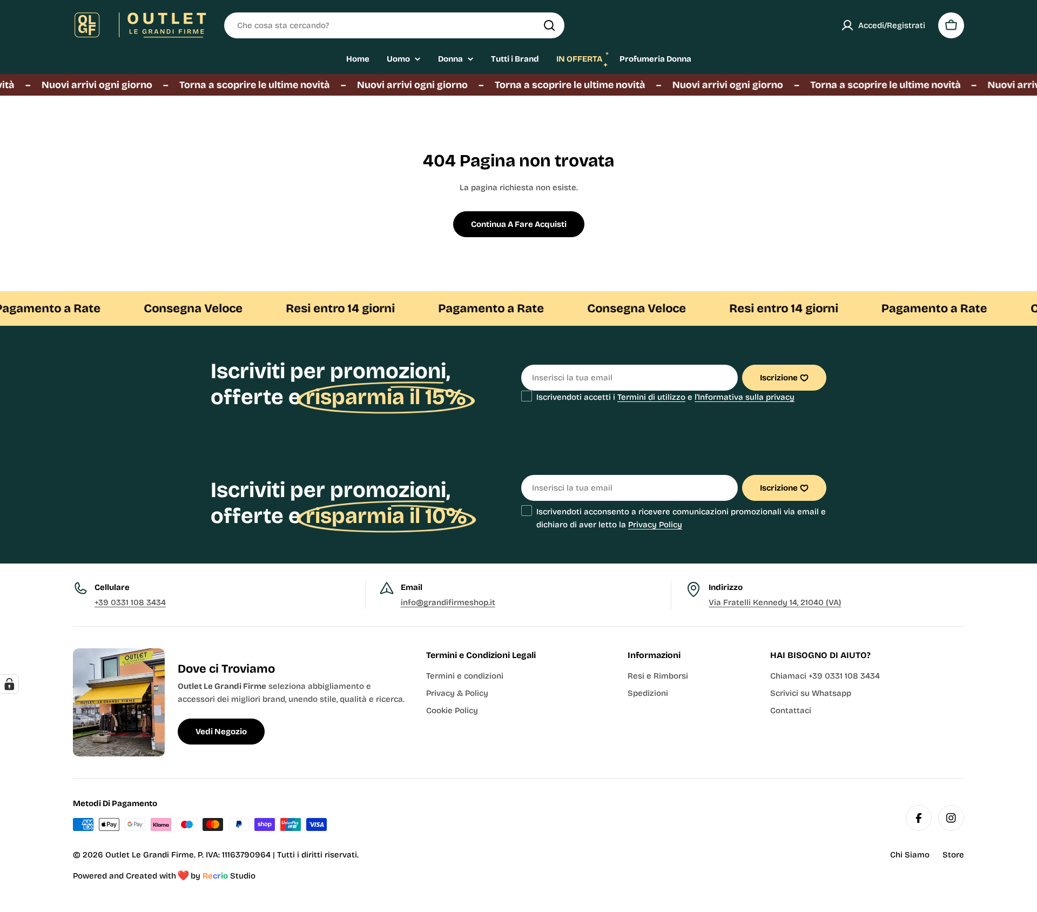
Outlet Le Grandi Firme (149, 855)
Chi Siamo (910, 855)
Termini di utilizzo (651, 397)
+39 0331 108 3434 (130, 602)
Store (953, 855)
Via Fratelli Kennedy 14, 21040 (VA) (775, 602)
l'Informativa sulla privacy (744, 397)
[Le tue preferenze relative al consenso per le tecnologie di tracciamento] (9, 684)
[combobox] (394, 25)
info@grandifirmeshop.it (448, 602)
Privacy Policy (655, 524)
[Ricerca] (549, 25)
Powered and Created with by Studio (164, 876)
